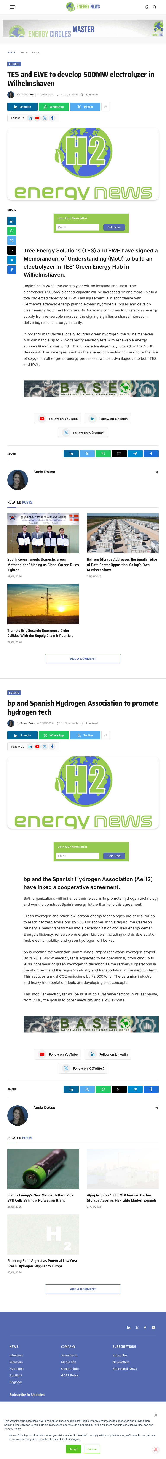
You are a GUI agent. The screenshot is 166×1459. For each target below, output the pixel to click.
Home (24, 52)
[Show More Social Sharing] (105, 107)
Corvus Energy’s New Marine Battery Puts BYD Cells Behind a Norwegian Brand (40, 1198)
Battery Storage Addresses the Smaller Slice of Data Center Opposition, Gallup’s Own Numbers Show (122, 564)
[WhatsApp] (11, 231)
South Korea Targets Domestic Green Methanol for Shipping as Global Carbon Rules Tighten (43, 564)
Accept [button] (74, 1449)
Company (68, 1346)
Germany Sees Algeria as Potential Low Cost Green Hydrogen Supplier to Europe (42, 1263)
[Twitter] (11, 240)
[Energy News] (83, 7)
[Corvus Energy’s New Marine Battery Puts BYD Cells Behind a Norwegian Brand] (43, 1169)
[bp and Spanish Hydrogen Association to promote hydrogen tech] (83, 792)
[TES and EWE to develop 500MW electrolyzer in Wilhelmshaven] (83, 164)
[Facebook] (11, 269)
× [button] (155, 1413)
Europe (36, 52)
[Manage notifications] (155, 1449)
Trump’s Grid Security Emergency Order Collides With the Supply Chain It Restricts (40, 633)
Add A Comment (83, 658)
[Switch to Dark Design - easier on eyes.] (147, 7)
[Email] (11, 250)
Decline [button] (92, 1449)
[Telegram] (11, 260)
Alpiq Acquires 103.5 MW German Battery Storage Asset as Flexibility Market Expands (122, 1198)
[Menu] (12, 7)
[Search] (154, 7)
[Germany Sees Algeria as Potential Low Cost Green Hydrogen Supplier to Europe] (43, 1234)
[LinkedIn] (11, 221)
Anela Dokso (28, 94)
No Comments (69, 94)
